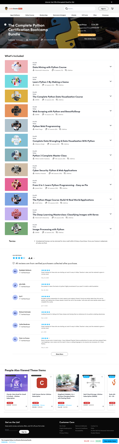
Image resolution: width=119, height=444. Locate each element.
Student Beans (95, 433)
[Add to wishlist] (5, 24)
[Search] (66, 8)
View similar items (90, 39)
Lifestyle (73, 15)
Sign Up (24, 432)
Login (61, 430)
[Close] (112, 2)
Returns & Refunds (81, 426)
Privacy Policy (64, 433)
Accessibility (79, 430)
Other (95, 15)
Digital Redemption (66, 428)
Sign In (103, 9)
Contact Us (94, 426)
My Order (63, 426)
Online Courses (29, 15)
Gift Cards (85, 15)
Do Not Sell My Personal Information (102, 430)
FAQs (92, 428)
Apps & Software (15, 15)
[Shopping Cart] (112, 8)
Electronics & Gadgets (59, 15)
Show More (59, 354)
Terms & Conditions (81, 428)
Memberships (44, 15)
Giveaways (105, 15)
